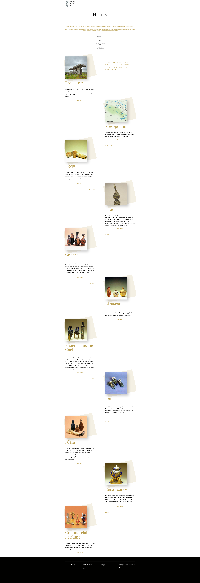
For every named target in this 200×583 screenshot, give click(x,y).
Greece (100, 40)
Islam (100, 45)
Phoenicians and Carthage (100, 43)
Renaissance (100, 47)
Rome (100, 44)
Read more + (80, 100)
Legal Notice (103, 564)
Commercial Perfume (100, 48)
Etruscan (100, 41)
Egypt (100, 37)
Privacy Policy (103, 565)
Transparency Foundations (105, 568)
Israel (100, 39)
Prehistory (100, 35)
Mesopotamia (100, 36)
